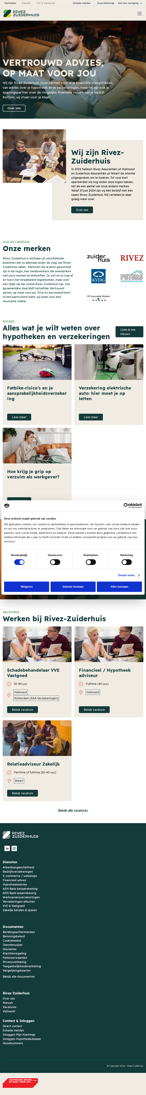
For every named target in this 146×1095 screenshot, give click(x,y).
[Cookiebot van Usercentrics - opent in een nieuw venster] (126, 505)
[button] (130, 3)
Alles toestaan (119, 586)
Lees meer (19, 417)
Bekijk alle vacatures (73, 810)
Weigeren (27, 586)
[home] (21, 13)
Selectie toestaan (73, 586)
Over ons (14, 108)
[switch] (55, 562)
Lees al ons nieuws (127, 332)
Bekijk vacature (22, 709)
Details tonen (126, 575)
